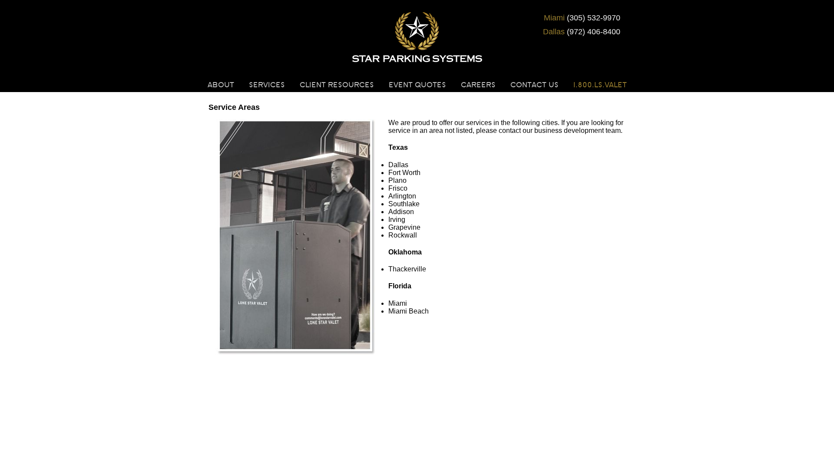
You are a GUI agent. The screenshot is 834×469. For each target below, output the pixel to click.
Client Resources (337, 85)
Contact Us (534, 85)
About (221, 85)
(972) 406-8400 (581, 31)
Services (267, 85)
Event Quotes (417, 85)
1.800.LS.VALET (600, 85)
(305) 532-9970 (582, 17)
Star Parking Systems (417, 39)
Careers (478, 85)
